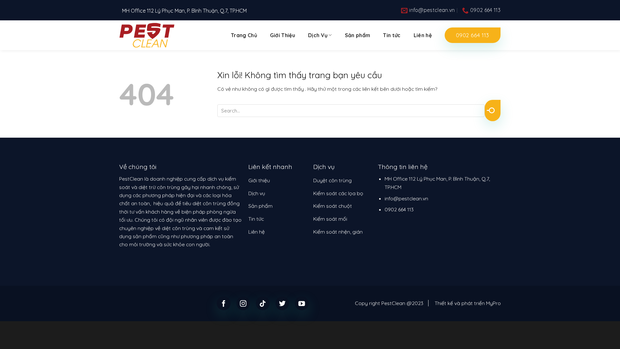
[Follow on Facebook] (224, 303)
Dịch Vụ (317, 35)
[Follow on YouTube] (302, 303)
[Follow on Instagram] (243, 303)
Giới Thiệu (282, 35)
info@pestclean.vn (406, 198)
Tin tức (391, 35)
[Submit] (493, 110)
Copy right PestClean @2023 (389, 303)
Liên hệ (423, 35)
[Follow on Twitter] (282, 303)
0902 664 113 (399, 209)
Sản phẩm (357, 35)
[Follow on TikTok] (263, 303)
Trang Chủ (244, 35)
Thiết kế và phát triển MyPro (468, 303)
